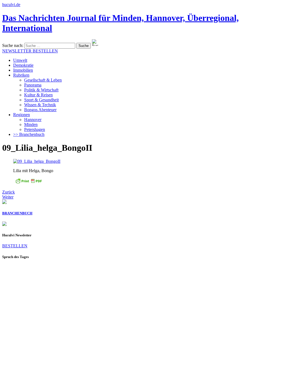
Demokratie (23, 65)
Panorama (32, 85)
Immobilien (23, 70)
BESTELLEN (14, 246)
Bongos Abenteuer (40, 109)
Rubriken (21, 75)
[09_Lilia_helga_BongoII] (36, 161)
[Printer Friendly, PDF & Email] (28, 182)
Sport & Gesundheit (41, 99)
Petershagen (34, 129)
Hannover (32, 119)
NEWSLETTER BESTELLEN (30, 51)
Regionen (21, 114)
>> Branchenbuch (28, 134)
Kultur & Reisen (38, 95)
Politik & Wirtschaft (41, 90)
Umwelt (20, 60)
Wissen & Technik (40, 104)
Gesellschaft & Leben (43, 80)
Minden (31, 124)
